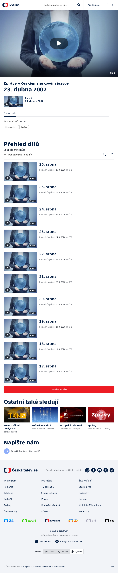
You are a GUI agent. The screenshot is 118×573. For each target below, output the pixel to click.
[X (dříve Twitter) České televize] (105, 470)
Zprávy (24, 127)
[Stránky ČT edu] (109, 521)
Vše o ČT (45, 511)
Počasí (44, 499)
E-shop (7, 505)
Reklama (8, 486)
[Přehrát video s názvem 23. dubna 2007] (59, 43)
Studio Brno (85, 486)
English (26, 566)
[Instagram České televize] (87, 470)
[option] (49, 551)
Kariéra (83, 499)
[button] (59, 43)
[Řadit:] (111, 154)
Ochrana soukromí (42, 566)
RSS (112, 566)
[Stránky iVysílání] (52, 521)
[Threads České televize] (111, 470)
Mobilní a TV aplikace (90, 505)
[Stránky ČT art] (91, 521)
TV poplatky (47, 486)
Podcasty (83, 492)
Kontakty (84, 511)
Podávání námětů (50, 505)
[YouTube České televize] (99, 470)
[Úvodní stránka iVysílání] (14, 5)
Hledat (79, 5)
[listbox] (63, 551)
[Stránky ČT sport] (29, 521)
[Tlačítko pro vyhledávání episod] (104, 154)
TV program (10, 480)
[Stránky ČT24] (9, 521)
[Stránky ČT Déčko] (73, 521)
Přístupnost (59, 566)
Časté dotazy (10, 511)
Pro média (46, 480)
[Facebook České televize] (93, 470)
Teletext (8, 492)
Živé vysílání (85, 480)
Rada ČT (8, 499)
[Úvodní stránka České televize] (21, 470)
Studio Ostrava (49, 492)
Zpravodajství (11, 127)
